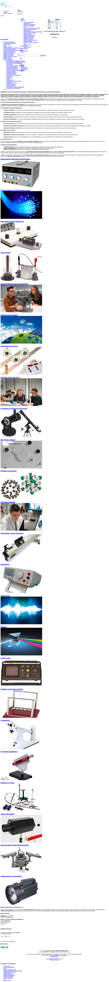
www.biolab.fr (64, 955)
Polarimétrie (9, 82)
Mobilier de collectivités (9, 52)
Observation (23, 68)
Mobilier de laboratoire (9, 53)
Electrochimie (10, 64)
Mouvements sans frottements (14, 75)
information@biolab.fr (8, 917)
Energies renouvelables (12, 66)
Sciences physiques (8, 59)
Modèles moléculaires (12, 72)
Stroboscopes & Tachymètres (13, 88)
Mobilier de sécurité (8, 55)
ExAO (5, 45)
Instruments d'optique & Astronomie (15, 70)
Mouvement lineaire (11, 74)
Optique (8, 78)
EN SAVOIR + (54, 37)
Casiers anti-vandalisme (9, 42)
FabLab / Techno (7, 46)
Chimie (22, 66)
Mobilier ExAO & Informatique (10, 56)
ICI (14, 941)
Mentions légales (54, 956)
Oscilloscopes (10, 80)
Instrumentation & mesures (10, 49)
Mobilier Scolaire (7, 57)
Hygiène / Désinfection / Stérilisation (12, 48)
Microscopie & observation (10, 51)
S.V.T (22, 63)
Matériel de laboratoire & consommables (13, 50)
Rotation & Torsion (11, 84)
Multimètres (9, 76)
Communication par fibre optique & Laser (16, 62)
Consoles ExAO (24, 67)
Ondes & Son (10, 77)
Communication (7, 44)
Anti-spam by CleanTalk (51, 958)
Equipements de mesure (12, 68)
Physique (23, 64)
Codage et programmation (9, 43)
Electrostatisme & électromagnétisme (15, 65)
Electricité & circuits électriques (14, 63)
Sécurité (22, 70)
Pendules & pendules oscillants (14, 81)
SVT (4, 89)
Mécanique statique (11, 71)
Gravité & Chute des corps (13, 69)
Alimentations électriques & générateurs (16, 61)
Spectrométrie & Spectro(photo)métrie (15, 87)
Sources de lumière (11, 85)
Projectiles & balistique (12, 83)
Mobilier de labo (24, 69)
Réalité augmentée (8, 58)
